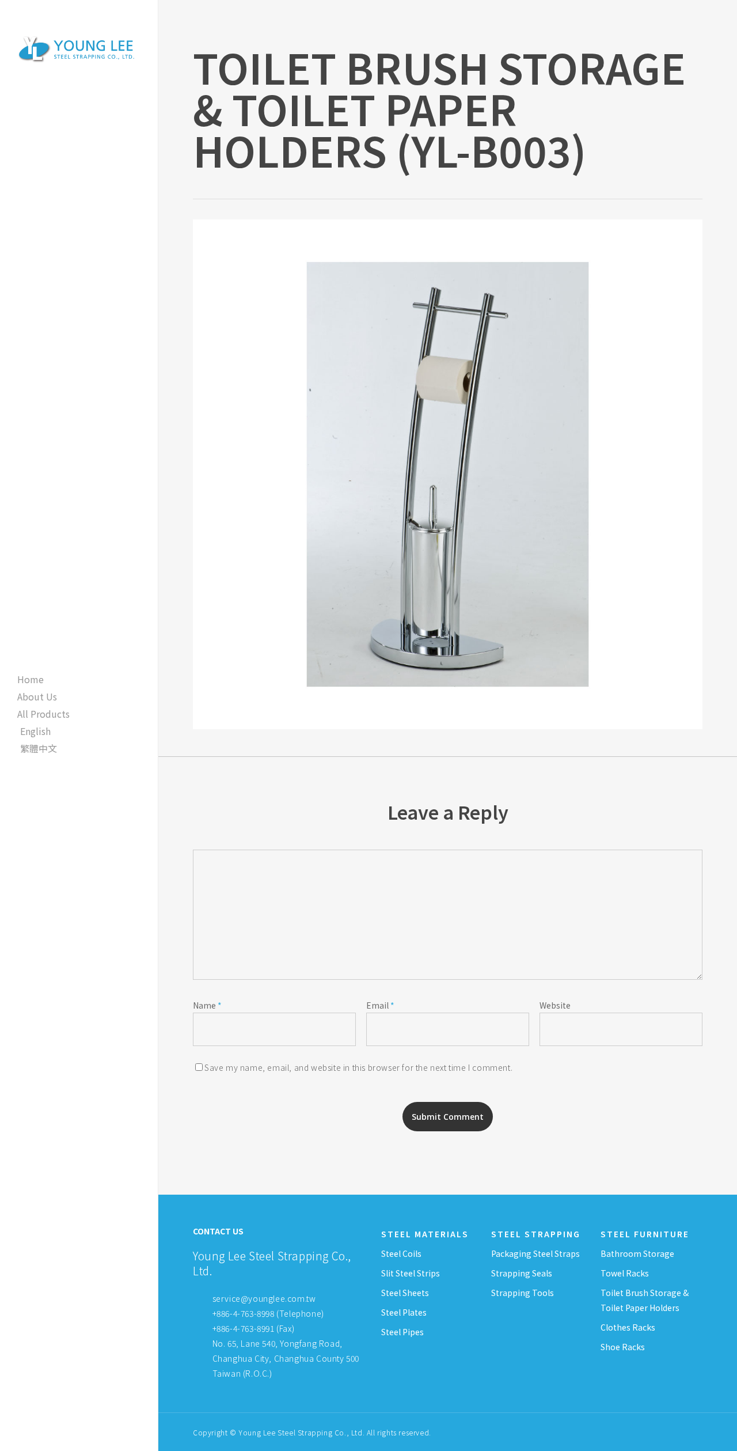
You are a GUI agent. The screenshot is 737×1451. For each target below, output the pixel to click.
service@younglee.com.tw (264, 1298)
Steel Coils (401, 1253)
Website (555, 1005)
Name (207, 1005)
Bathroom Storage (637, 1253)
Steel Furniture (645, 1234)
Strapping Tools (522, 1292)
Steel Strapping (535, 1234)
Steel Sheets (405, 1292)
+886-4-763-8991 (243, 1328)
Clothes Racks (628, 1327)
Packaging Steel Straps (535, 1253)
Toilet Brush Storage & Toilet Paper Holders (645, 1300)
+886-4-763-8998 (243, 1313)
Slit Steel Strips (410, 1273)
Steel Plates (404, 1312)
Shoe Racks (623, 1347)
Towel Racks (625, 1273)
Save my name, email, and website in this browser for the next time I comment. (358, 1067)
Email (380, 1005)
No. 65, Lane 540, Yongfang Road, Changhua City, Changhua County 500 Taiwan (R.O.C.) (284, 1358)
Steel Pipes (402, 1332)
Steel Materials (425, 1234)
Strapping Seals (521, 1273)
